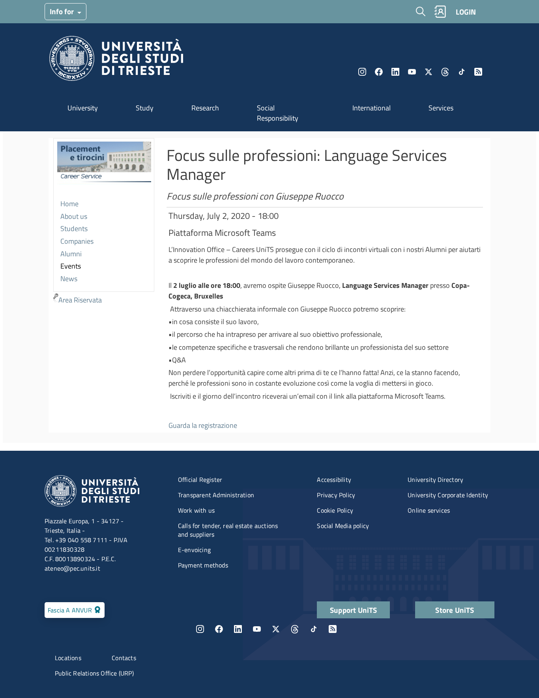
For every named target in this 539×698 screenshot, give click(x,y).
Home (69, 203)
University (82, 108)
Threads (445, 72)
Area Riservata (80, 300)
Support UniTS (353, 610)
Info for (62, 11)
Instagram (362, 72)
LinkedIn (395, 72)
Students (74, 228)
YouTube (412, 72)
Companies (77, 241)
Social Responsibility (277, 113)
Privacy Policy (336, 495)
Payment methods (203, 565)
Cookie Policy (335, 510)
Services (441, 108)
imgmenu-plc (104, 168)
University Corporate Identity (448, 495)
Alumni (71, 253)
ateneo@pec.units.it (72, 568)
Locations (68, 658)
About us (73, 216)
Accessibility (334, 479)
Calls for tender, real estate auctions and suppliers (228, 530)
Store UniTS (454, 610)
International (371, 108)
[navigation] (103, 222)
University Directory (435, 479)
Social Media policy (343, 525)
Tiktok (462, 72)
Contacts (124, 658)
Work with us (196, 510)
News (68, 278)
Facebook (379, 72)
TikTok (313, 629)
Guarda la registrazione (202, 425)
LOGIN (466, 11)
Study (144, 108)
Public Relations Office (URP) (94, 673)
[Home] (116, 60)
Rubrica (439, 11)
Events (70, 266)
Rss (478, 72)
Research (205, 108)
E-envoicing (194, 549)
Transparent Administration (216, 495)
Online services (429, 510)
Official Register (200, 479)
